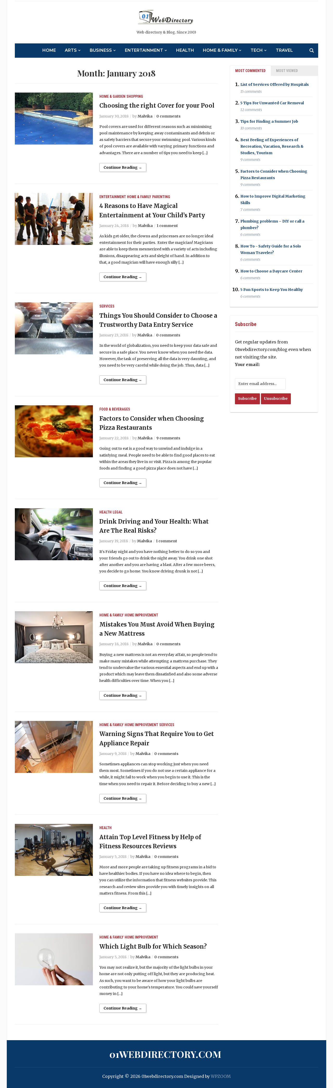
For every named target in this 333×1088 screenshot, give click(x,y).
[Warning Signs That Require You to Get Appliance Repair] (54, 746)
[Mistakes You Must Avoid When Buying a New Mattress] (54, 637)
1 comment (167, 225)
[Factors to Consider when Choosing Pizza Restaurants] (54, 431)
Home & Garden (112, 96)
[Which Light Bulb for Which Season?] (54, 958)
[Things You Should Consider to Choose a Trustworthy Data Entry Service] (54, 327)
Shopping (134, 96)
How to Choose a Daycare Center (271, 271)
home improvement (141, 615)
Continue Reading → (123, 167)
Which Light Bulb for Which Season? (153, 946)
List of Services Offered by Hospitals (274, 84)
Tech (257, 50)
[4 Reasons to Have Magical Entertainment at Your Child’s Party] (54, 218)
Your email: (247, 364)
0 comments (168, 116)
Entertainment (144, 50)
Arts (71, 50)
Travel (284, 50)
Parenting (161, 197)
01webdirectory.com (165, 1054)
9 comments (168, 438)
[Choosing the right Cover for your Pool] (54, 118)
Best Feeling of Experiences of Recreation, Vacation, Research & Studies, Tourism (272, 146)
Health (185, 50)
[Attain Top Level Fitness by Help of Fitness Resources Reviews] (54, 849)
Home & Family (220, 50)
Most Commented (250, 71)
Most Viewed (287, 71)
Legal (118, 512)
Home (49, 50)
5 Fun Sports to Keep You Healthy (271, 289)
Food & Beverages (114, 409)
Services (106, 306)
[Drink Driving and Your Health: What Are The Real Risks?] (54, 534)
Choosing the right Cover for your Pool (156, 105)
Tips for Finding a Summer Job (269, 121)
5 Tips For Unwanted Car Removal (272, 103)
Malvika (145, 116)
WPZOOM (221, 1076)
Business (101, 50)
